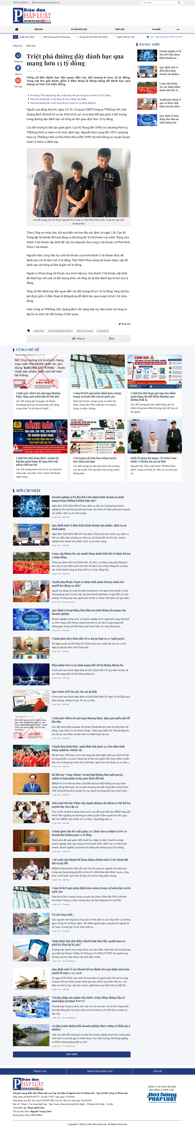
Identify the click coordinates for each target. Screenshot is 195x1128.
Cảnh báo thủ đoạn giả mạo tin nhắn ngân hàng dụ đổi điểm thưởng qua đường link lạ (153, 396)
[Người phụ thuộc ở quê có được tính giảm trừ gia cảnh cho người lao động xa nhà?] (31, 591)
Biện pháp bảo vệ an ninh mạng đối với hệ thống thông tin (87, 665)
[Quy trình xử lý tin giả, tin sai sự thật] (31, 701)
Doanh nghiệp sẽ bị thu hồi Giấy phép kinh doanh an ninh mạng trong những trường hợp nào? (88, 498)
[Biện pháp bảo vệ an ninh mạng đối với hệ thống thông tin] (31, 674)
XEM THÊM (71, 1054)
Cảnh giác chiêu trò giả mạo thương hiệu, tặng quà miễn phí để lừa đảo (38, 395)
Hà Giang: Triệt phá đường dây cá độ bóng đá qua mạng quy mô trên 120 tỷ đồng (70, 95)
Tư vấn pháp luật (69, 602)
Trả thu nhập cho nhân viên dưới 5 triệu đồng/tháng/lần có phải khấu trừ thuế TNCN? (88, 999)
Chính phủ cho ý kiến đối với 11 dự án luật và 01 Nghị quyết (88, 638)
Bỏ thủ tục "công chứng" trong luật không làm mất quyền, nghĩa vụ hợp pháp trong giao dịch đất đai (87, 776)
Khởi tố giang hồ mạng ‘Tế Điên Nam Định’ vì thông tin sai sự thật (153, 460)
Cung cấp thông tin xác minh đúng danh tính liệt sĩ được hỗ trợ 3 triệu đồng (91, 555)
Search (179, 3)
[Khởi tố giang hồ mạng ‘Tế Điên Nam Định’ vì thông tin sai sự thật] (155, 436)
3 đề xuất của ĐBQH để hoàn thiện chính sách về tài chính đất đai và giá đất (90, 861)
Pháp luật (18, 385)
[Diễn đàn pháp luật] (32, 15)
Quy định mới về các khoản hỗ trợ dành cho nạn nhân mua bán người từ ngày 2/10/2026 (90, 971)
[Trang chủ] (17, 29)
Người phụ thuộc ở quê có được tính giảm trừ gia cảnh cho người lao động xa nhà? (88, 583)
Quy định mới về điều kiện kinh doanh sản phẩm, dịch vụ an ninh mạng (89, 527)
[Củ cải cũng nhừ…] (31, 924)
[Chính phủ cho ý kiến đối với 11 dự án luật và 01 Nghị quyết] (31, 648)
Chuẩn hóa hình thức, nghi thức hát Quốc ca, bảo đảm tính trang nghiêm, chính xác (88, 748)
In (113, 339)
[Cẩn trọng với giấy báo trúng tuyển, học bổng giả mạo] (97, 436)
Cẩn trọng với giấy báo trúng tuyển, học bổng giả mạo (95, 460)
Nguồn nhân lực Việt (112, 37)
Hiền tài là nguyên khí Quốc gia (43, 37)
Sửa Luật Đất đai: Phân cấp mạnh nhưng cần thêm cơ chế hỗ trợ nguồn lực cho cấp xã (91, 804)
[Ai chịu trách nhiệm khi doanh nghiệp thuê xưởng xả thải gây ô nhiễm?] (31, 1035)
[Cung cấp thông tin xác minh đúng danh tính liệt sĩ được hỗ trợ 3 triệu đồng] (31, 563)
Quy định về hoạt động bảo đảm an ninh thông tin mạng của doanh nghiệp (89, 612)
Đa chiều (66, 931)
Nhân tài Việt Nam (138, 37)
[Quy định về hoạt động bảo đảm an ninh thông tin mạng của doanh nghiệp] (31, 620)
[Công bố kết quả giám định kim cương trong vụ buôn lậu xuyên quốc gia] (97, 372)
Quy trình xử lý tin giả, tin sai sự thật (74, 691)
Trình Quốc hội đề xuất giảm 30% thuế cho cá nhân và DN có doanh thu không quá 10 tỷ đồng (89, 833)
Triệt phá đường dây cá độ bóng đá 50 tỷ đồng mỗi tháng (58, 99)
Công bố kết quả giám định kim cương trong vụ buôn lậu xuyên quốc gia (97, 395)
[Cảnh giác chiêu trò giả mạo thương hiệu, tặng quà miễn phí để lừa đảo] (40, 372)
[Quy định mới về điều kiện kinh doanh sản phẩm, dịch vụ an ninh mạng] (31, 535)
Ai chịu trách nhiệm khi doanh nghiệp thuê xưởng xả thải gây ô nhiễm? (91, 1027)
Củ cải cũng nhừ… (63, 914)
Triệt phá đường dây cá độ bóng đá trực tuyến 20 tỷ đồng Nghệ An (63, 103)
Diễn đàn (66, 517)
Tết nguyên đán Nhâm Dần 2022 (80, 37)
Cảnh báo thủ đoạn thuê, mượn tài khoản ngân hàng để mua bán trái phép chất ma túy (37, 461)
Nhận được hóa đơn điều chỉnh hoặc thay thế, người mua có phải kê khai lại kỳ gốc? (88, 942)
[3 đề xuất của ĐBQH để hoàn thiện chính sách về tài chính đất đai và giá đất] (31, 869)
